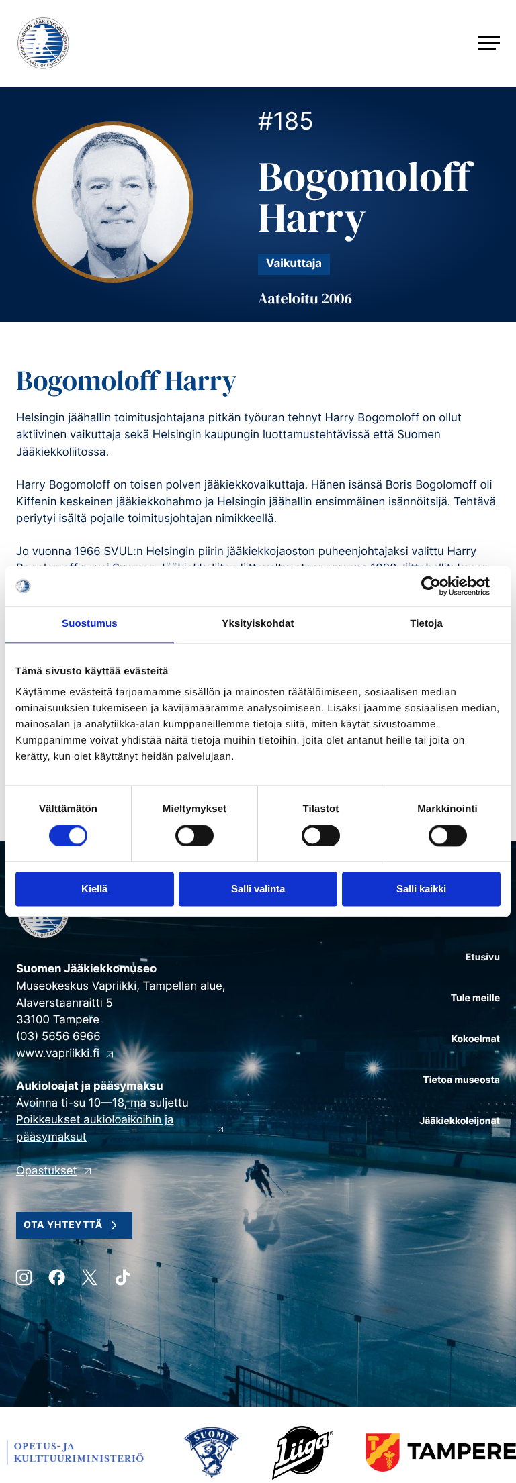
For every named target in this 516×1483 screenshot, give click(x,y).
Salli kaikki (421, 889)
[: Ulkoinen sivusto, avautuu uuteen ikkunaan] (442, 586)
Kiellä (94, 889)
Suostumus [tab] (90, 623)
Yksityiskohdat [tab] (258, 623)
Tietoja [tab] (426, 623)
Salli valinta (258, 889)
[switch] (194, 835)
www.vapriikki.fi (57, 1053)
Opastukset (46, 1171)
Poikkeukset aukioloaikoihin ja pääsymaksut (94, 1128)
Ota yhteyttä (63, 1225)
